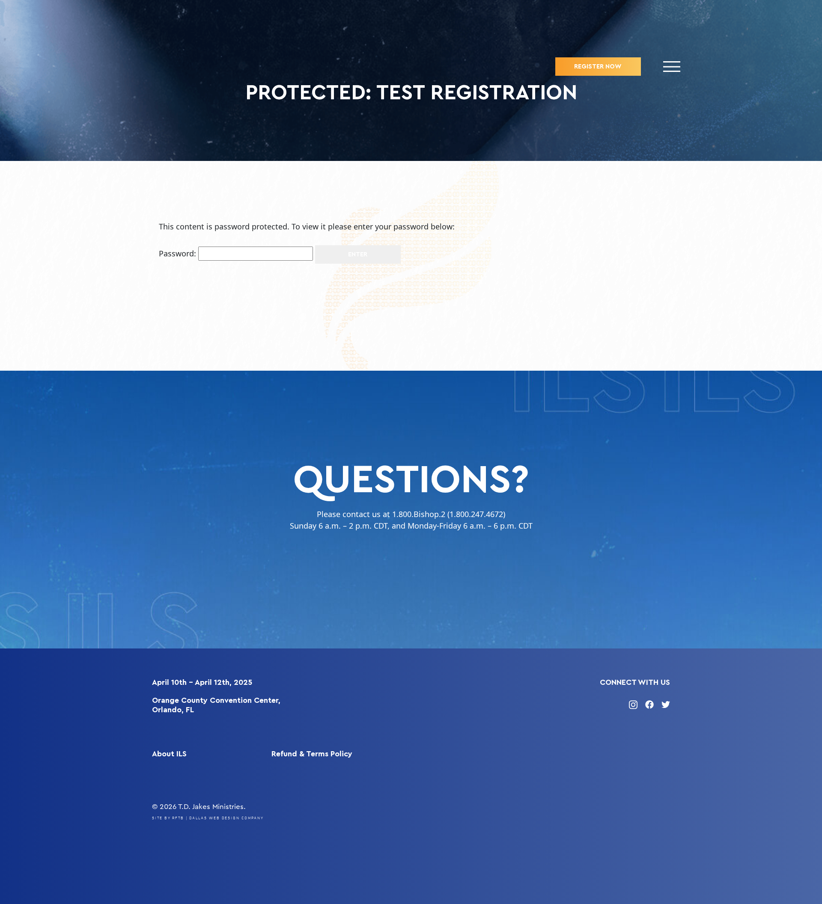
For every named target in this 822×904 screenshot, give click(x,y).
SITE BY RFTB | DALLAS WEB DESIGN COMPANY (208, 818)
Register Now (598, 66)
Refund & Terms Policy (311, 754)
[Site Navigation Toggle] (672, 66)
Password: (178, 253)
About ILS (169, 754)
